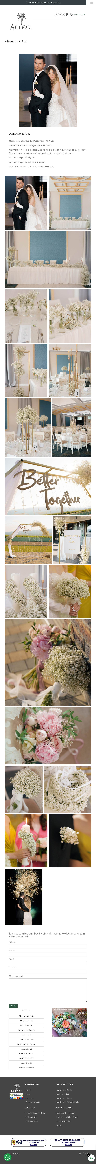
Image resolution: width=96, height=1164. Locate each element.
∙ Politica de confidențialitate (66, 1117)
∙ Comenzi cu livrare (32, 1102)
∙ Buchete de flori (62, 1094)
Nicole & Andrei (26, 1058)
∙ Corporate (29, 1098)
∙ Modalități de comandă (65, 1113)
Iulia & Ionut (26, 1049)
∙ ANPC (58, 1125)
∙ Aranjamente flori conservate (67, 1102)
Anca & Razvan (26, 1025)
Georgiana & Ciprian (26, 1044)
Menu (92, 2)
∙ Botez (27, 1094)
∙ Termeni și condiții (63, 1121)
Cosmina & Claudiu (26, 1030)
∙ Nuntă (28, 1090)
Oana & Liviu (26, 1063)
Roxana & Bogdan (26, 1067)
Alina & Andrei (26, 1020)
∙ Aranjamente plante (64, 1098)
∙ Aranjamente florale (64, 1090)
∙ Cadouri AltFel (30, 1117)
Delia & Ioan (26, 1034)
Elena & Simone (26, 1039)
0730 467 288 (79, 14)
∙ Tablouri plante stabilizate (35, 1113)
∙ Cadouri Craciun (31, 1121)
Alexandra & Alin (26, 1016)
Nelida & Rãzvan (26, 1053)
